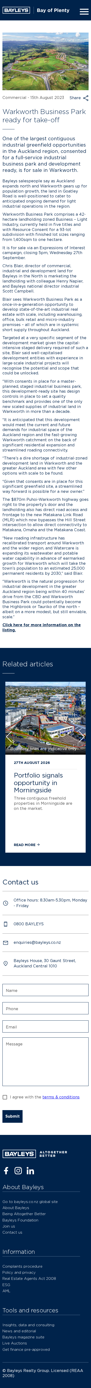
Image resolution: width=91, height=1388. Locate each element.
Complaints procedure (22, 1266)
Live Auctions (14, 1343)
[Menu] (83, 11)
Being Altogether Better (24, 1213)
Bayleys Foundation (20, 1220)
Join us (8, 1226)
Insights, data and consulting (28, 1325)
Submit (12, 1116)
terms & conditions (61, 1097)
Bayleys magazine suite (23, 1337)
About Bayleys (15, 1207)
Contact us (12, 1232)
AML (6, 1291)
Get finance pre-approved (26, 1349)
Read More (25, 845)
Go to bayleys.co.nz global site (30, 1201)
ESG (6, 1284)
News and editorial (19, 1331)
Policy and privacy (19, 1272)
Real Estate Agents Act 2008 (29, 1278)
